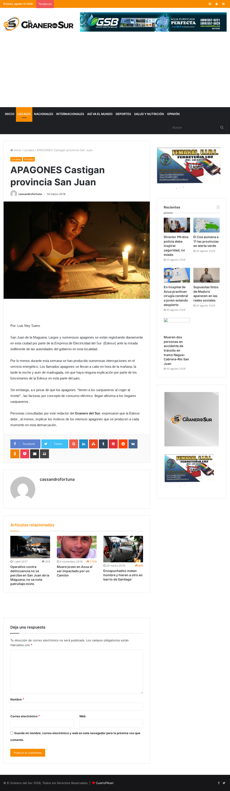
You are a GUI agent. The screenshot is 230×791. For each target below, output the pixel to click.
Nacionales (43, 114)
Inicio (9, 114)
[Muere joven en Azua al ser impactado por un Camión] (77, 547)
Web (82, 716)
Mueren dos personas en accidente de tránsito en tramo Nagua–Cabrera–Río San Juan (176, 350)
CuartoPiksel (104, 783)
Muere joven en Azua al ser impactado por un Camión (74, 571)
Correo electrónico (25, 716)
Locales (24, 114)
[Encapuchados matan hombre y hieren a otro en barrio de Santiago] (123, 549)
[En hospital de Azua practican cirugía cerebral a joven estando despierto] (177, 275)
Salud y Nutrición (149, 114)
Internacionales (70, 114)
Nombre (17, 699)
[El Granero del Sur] (38, 24)
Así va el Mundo (100, 114)
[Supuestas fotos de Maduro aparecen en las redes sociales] (206, 275)
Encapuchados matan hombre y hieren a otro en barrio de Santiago (123, 575)
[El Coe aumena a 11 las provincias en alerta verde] (206, 225)
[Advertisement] (115, 73)
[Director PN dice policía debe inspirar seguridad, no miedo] (177, 225)
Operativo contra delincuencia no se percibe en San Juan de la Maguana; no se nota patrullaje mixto (29, 575)
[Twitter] (224, 783)
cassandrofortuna (30, 194)
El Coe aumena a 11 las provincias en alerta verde (206, 241)
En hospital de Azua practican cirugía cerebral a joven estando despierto (176, 295)
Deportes (123, 114)
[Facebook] (218, 783)
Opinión (173, 114)
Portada (28, 159)
